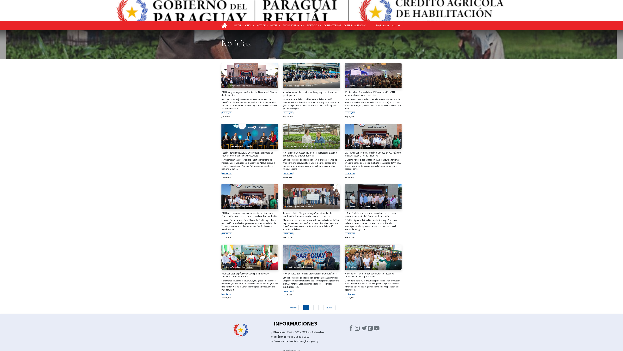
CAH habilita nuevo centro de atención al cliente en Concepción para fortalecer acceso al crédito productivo (249, 215)
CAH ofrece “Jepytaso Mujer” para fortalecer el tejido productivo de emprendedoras (310, 154)
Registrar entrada (386, 25)
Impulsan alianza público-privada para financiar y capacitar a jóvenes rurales (245, 275)
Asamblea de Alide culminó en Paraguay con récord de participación (310, 94)
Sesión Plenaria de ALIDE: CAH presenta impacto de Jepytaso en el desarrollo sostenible (247, 154)
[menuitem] (262, 25)
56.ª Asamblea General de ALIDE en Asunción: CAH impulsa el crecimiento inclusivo (370, 94)
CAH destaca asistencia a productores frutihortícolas (310, 273)
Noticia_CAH (226, 113)
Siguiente (329, 307)
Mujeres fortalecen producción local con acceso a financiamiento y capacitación (369, 275)
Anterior (293, 307)
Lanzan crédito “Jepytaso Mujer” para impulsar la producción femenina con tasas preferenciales (307, 215)
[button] (399, 25)
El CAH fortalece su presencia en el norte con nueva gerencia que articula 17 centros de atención (371, 215)
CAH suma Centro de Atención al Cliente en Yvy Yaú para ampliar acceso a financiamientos (373, 154)
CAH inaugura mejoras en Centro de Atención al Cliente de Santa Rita (249, 94)
